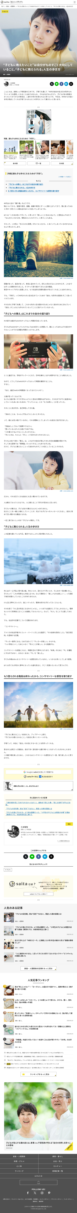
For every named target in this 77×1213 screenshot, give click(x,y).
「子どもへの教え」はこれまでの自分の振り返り (25, 184)
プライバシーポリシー (56, 1199)
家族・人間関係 (10, 6)
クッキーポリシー (68, 1199)
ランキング (19, 1171)
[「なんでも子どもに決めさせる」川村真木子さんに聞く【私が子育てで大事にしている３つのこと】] (42, 147)
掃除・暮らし (57, 1156)
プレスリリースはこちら (17, 1199)
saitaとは (38, 1176)
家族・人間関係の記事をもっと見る (38, 968)
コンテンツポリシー (44, 1199)
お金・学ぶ (57, 1161)
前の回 (15, 163)
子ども (8, 870)
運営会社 (35, 1201)
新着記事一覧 (57, 1171)
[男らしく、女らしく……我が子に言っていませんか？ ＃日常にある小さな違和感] (11, 147)
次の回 (61, 163)
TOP (2, 6)
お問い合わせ (6, 1199)
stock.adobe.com (70, 74)
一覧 (39, 163)
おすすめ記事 (28, 1199)
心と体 (19, 1166)
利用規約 (35, 1199)
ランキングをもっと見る (40, 1074)
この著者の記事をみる (64, 841)
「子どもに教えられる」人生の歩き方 (21, 187)
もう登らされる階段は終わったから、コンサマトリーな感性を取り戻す (33, 191)
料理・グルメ (19, 1161)
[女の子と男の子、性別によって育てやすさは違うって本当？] (27, 147)
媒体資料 (41, 1201)
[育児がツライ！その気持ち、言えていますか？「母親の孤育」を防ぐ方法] (58, 147)
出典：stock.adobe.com (66, 278)
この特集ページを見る (64, 177)
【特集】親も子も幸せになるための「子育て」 (25, 173)
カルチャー (57, 1166)
